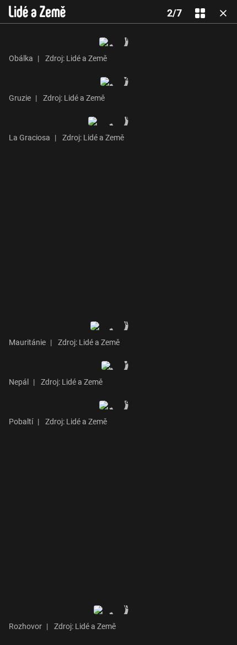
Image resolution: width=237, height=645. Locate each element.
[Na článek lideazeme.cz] (37, 11)
